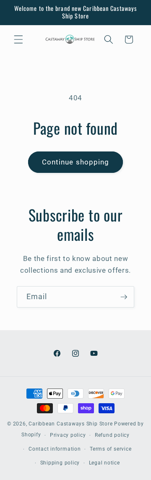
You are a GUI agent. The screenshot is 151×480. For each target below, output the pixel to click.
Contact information (55, 449)
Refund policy (112, 435)
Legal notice (104, 463)
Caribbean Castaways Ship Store (70, 424)
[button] (18, 39)
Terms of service (110, 449)
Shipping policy (60, 463)
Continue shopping (75, 162)
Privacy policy (68, 435)
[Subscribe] (124, 297)
